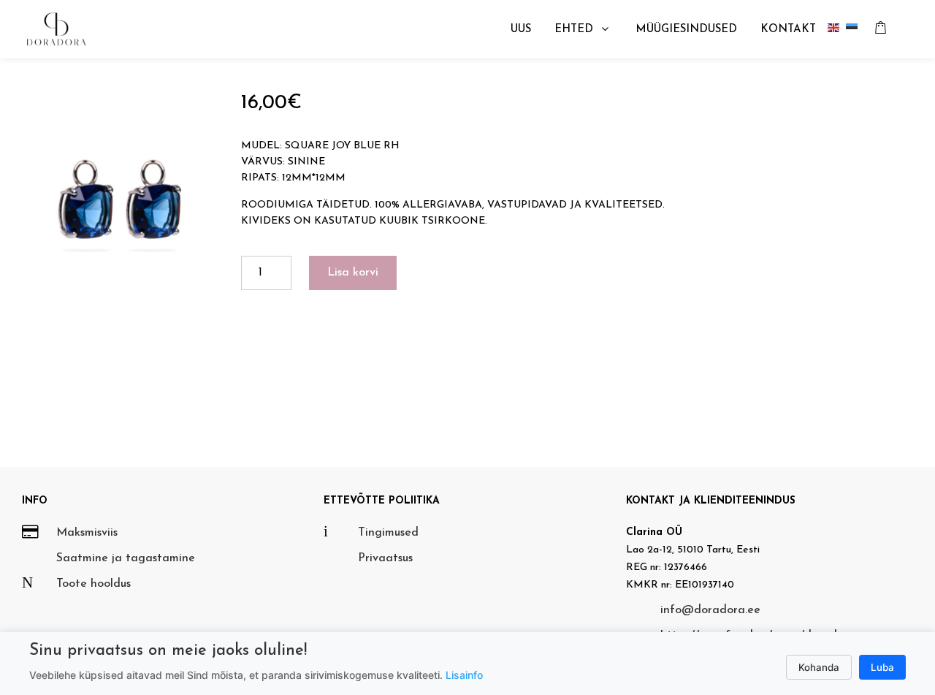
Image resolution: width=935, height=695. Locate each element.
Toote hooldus (93, 584)
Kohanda (818, 667)
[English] (837, 29)
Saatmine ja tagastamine (125, 558)
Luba (882, 667)
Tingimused (388, 533)
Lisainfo (464, 675)
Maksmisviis (87, 533)
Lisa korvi (352, 272)
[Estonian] (855, 29)
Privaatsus (385, 558)
